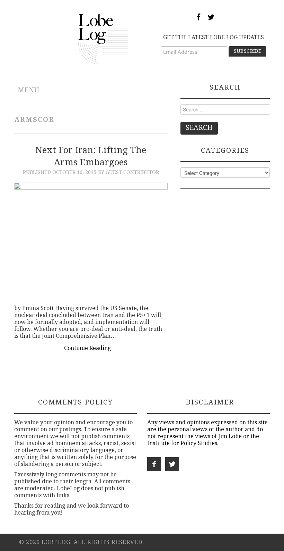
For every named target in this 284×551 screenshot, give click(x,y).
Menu (28, 90)
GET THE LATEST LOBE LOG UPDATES (213, 37)
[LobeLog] (103, 38)
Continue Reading (91, 348)
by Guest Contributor (128, 172)
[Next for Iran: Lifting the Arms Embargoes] (91, 240)
